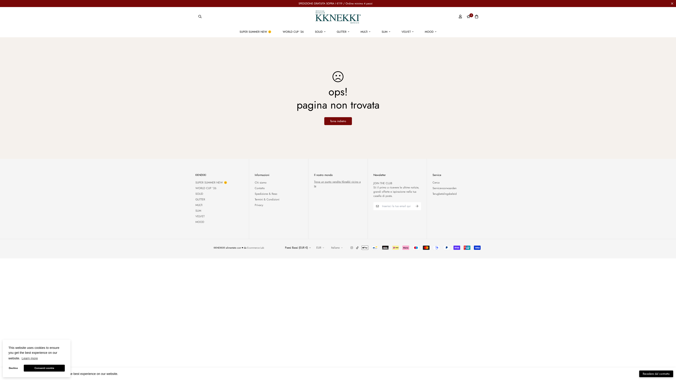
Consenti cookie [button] (44, 368)
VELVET (406, 32)
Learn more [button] (30, 358)
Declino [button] (13, 368)
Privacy (259, 205)
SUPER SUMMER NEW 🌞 (255, 32)
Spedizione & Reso (266, 194)
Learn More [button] (128, 373)
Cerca (436, 182)
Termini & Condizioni (267, 199)
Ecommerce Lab (255, 247)
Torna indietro (338, 121)
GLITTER (341, 32)
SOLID (319, 32)
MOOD (429, 32)
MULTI (364, 32)
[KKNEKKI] (338, 16)
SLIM (384, 32)
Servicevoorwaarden (444, 188)
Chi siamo (261, 182)
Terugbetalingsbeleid (445, 194)
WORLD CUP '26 (293, 32)
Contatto (260, 188)
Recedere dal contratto (656, 374)
